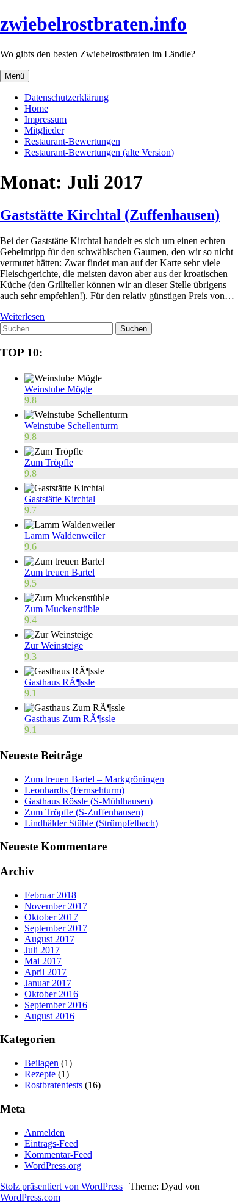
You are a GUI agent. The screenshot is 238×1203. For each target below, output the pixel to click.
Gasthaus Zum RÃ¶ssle (69, 718)
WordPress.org (52, 1165)
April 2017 (45, 972)
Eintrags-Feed (51, 1143)
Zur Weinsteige (53, 645)
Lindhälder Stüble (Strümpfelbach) (91, 823)
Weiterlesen (22, 316)
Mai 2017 (43, 961)
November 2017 (55, 906)
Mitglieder (44, 130)
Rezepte (40, 1074)
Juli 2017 (42, 950)
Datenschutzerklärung (66, 97)
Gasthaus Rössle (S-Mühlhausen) (88, 801)
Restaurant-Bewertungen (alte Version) (99, 152)
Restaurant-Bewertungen (72, 141)
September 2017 (55, 928)
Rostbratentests (53, 1085)
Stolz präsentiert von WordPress (61, 1186)
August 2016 (49, 1016)
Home (36, 108)
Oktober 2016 (51, 994)
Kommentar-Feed (58, 1154)
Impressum (45, 119)
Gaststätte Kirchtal (59, 499)
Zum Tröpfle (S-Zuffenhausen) (83, 812)
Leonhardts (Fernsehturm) (74, 790)
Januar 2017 (47, 983)
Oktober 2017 (51, 917)
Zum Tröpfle (48, 462)
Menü (14, 76)
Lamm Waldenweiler (64, 535)
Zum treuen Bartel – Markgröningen (94, 779)
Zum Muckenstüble (61, 609)
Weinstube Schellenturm (71, 426)
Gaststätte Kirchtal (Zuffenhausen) (110, 215)
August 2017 (49, 939)
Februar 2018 (50, 895)
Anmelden (44, 1132)
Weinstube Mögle (58, 389)
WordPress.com (30, 1197)
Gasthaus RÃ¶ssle (59, 682)
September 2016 (55, 1005)
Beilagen (41, 1063)
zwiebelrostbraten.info (93, 24)
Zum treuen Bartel (59, 572)
